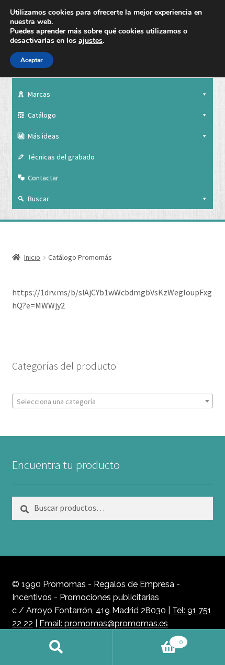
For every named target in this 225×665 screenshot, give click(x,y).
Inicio (32, 257)
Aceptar (31, 60)
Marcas (39, 94)
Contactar (43, 177)
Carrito (148, 638)
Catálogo (42, 115)
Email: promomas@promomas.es (103, 623)
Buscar (38, 198)
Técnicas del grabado (61, 157)
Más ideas (43, 136)
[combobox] (112, 401)
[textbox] (113, 401)
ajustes (90, 40)
